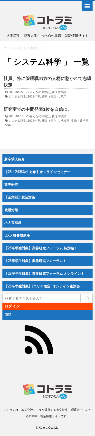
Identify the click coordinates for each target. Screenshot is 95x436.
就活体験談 (59, 92)
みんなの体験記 (40, 92)
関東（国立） (50, 96)
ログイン (12, 306)
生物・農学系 (79, 120)
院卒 (63, 96)
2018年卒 (34, 96)
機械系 (65, 120)
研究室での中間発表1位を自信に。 (38, 109)
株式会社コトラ (31, 410)
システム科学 (17, 96)
